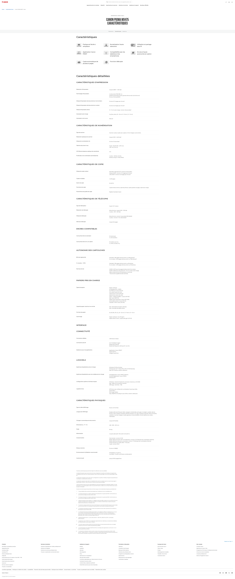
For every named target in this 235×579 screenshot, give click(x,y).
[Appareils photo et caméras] (99, 5)
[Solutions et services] (128, 5)
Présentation (111, 31)
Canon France (5, 572)
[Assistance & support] (139, 5)
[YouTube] (232, 572)
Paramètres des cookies (100, 569)
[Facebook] (220, 572)
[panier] (232, 2)
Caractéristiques (118, 31)
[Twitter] (229, 572)
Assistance (124, 31)
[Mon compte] (229, 2)
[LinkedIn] (226, 572)
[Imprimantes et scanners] (117, 5)
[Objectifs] (105, 5)
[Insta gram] (223, 572)
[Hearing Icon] (226, 2)
